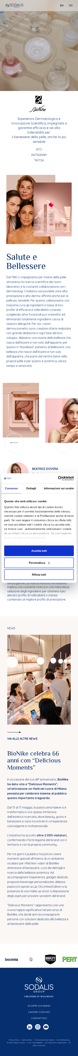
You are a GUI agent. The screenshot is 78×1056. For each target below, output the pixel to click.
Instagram (39, 155)
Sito (39, 149)
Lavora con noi (39, 1012)
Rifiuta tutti (39, 574)
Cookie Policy (27, 1040)
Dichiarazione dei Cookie (44, 1040)
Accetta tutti (39, 550)
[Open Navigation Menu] (71, 5)
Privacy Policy (36, 537)
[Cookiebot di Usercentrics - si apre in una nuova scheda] (58, 478)
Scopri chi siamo (39, 1005)
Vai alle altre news (22, 738)
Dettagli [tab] (31, 488)
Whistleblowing (63, 1040)
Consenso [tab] (11, 488)
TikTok (39, 160)
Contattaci (39, 1018)
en (61, 5)
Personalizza (37, 562)
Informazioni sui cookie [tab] (59, 488)
